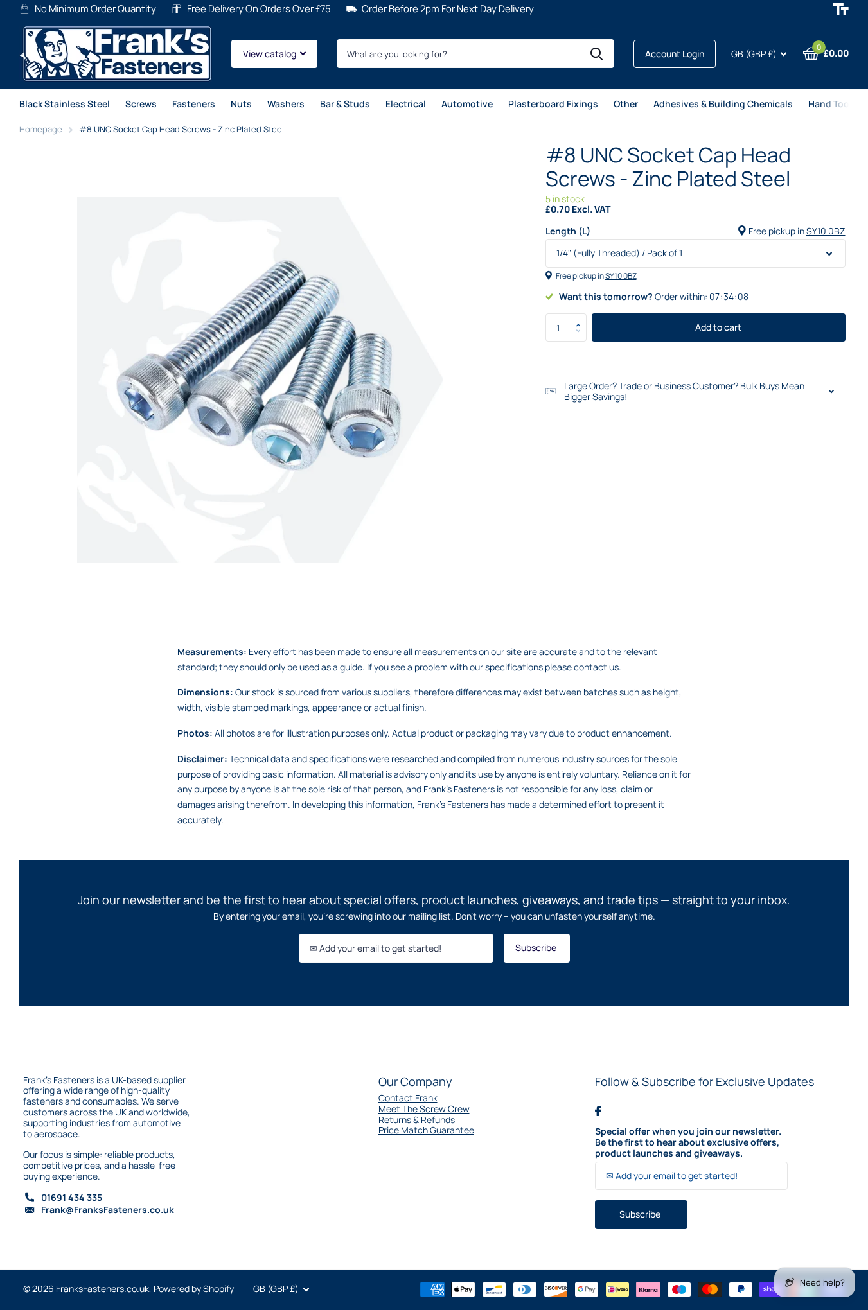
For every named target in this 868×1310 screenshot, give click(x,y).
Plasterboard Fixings (553, 104)
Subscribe (536, 947)
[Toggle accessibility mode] (841, 9)
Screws (141, 104)
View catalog (270, 54)
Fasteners (193, 104)
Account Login (674, 54)
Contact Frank (408, 1098)
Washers (286, 104)
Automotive (467, 104)
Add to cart (718, 327)
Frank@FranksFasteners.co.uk (107, 1209)
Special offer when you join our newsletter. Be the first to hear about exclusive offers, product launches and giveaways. (688, 1142)
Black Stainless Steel (64, 104)
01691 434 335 (71, 1197)
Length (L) (695, 231)
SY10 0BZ (826, 231)
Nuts (241, 104)
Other (626, 104)
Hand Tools (832, 104)
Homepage (40, 129)
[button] (582, 317)
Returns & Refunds (416, 1120)
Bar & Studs (345, 104)
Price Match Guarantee (426, 1130)
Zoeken (596, 53)
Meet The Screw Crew (424, 1109)
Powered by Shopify (194, 1288)
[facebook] (598, 1111)
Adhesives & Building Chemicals (723, 104)
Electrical (405, 104)
